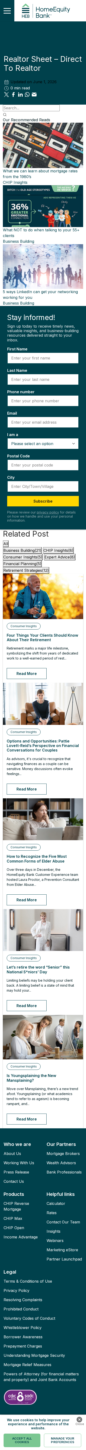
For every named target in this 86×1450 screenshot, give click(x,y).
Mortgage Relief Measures (27, 1364)
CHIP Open (14, 1227)
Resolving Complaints (23, 1299)
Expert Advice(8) (59, 557)
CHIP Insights (15, 182)
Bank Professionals (64, 1172)
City (11, 477)
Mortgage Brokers (63, 1153)
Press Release (16, 1172)
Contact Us (14, 1181)
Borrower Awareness (23, 1336)
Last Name (17, 370)
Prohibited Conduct (21, 1309)
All (5, 543)
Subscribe (43, 501)
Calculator (56, 1203)
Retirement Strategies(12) (26, 570)
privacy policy (48, 512)
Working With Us (19, 1162)
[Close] (79, 1419)
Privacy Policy (16, 1290)
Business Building (18, 241)
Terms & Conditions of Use (28, 1281)
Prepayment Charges (23, 1346)
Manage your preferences (62, 1440)
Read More (26, 673)
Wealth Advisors (61, 1162)
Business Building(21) (22, 550)
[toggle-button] (7, 10)
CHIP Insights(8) (58, 550)
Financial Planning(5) (22, 563)
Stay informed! (31, 317)
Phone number (21, 391)
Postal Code (18, 456)
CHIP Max (13, 1218)
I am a (12, 434)
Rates (52, 1212)
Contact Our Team (63, 1222)
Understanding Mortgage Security (34, 1355)
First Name (17, 349)
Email (12, 413)
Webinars (55, 1240)
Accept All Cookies (22, 1440)
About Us (12, 1153)
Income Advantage (21, 1237)
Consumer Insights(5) (22, 557)
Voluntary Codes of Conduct (29, 1318)
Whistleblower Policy (23, 1327)
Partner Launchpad (64, 1259)
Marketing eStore (62, 1249)
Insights (53, 1231)
